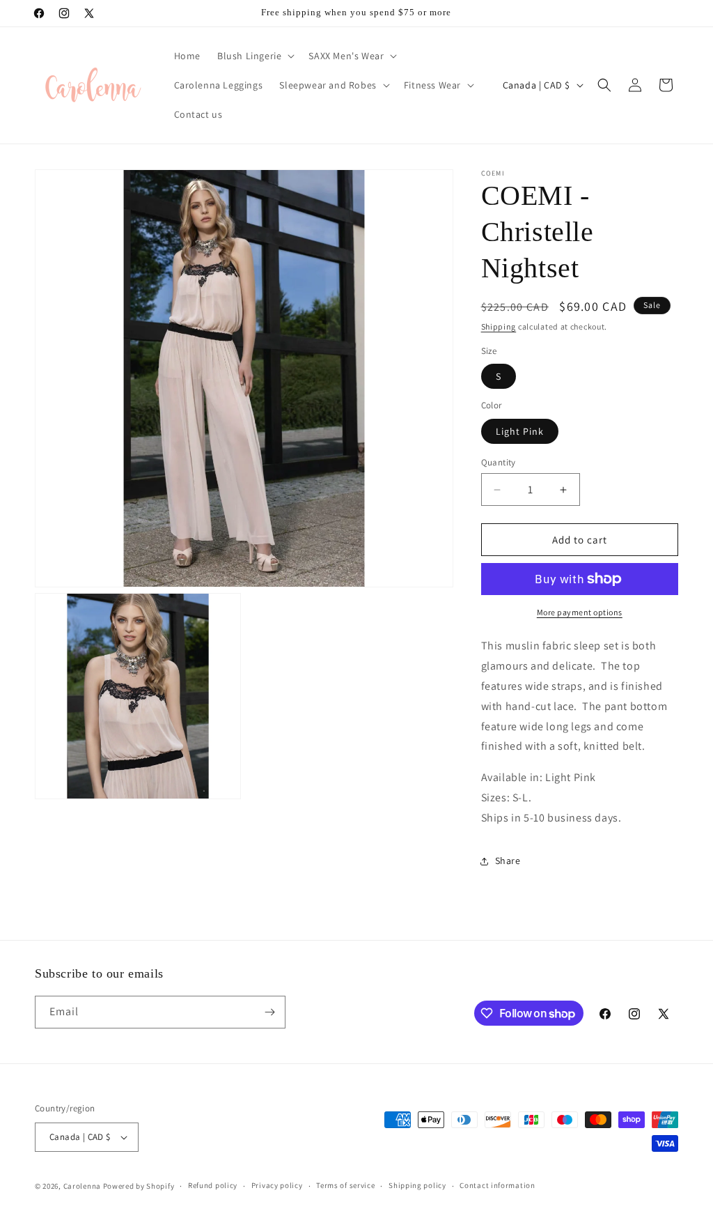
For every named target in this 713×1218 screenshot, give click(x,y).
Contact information (497, 1185)
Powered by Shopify (139, 1186)
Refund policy (212, 1185)
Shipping (499, 326)
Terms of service (345, 1185)
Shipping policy (417, 1185)
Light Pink (520, 431)
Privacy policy (277, 1185)
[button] (254, 55)
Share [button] (508, 860)
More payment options (579, 612)
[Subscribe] (269, 1012)
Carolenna (82, 1186)
